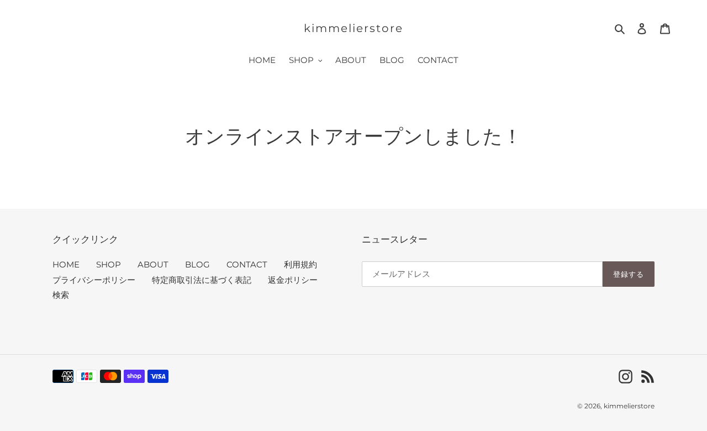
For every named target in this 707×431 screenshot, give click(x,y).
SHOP (108, 264)
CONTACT (246, 264)
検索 (60, 295)
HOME (66, 264)
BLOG (197, 264)
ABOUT (153, 264)
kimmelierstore (353, 28)
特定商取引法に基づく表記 (201, 280)
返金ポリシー (293, 280)
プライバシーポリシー (93, 280)
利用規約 (300, 264)
